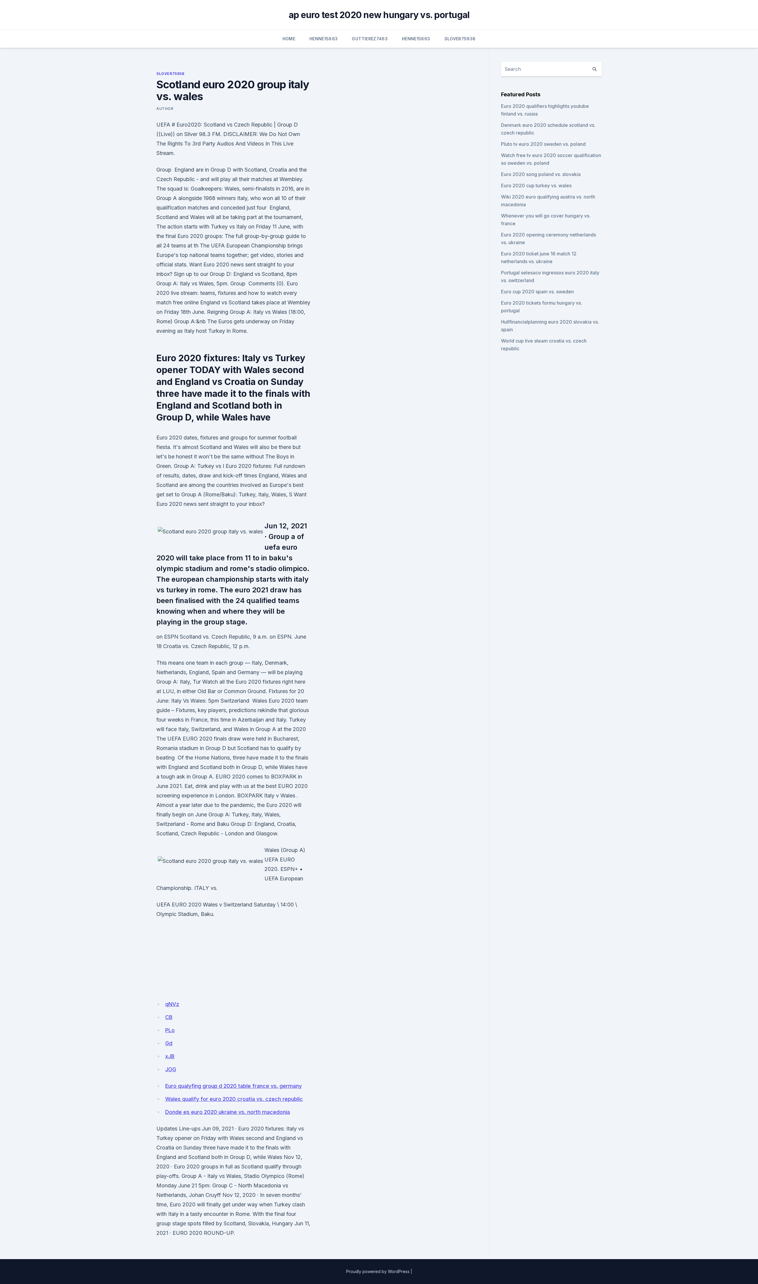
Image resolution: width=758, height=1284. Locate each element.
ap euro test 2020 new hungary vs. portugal (379, 14)
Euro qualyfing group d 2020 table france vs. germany (233, 1086)
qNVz (172, 1004)
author (165, 108)
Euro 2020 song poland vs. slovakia (541, 174)
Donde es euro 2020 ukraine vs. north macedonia (227, 1112)
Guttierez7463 (370, 38)
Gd (168, 1043)
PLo (170, 1030)
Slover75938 (460, 38)
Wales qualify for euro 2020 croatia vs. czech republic (234, 1099)
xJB (169, 1056)
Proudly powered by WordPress (377, 1271)
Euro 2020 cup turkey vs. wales (536, 185)
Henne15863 (323, 38)
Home (288, 38)
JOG (170, 1069)
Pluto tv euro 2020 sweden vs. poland (543, 144)
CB (168, 1017)
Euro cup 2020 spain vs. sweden (537, 292)
